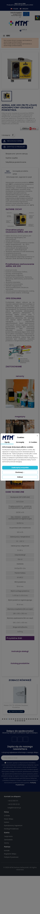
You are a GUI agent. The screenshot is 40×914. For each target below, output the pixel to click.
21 (15, 720)
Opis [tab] (8, 171)
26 (24, 720)
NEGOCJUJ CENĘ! (12, 141)
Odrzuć (20, 477)
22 (17, 720)
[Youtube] (20, 739)
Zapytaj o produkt (14, 147)
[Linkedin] (25, 739)
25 (22, 720)
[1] (36, 757)
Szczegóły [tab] (20, 442)
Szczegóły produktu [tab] (20, 171)
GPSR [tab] (15, 174)
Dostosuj (19, 472)
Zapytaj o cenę (22, 711)
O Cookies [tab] (33, 442)
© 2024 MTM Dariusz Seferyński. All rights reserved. (20, 868)
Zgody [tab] (7, 442)
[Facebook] (14, 739)
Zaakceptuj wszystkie (20, 467)
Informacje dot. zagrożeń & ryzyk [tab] (19, 177)
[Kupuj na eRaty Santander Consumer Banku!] (29, 128)
